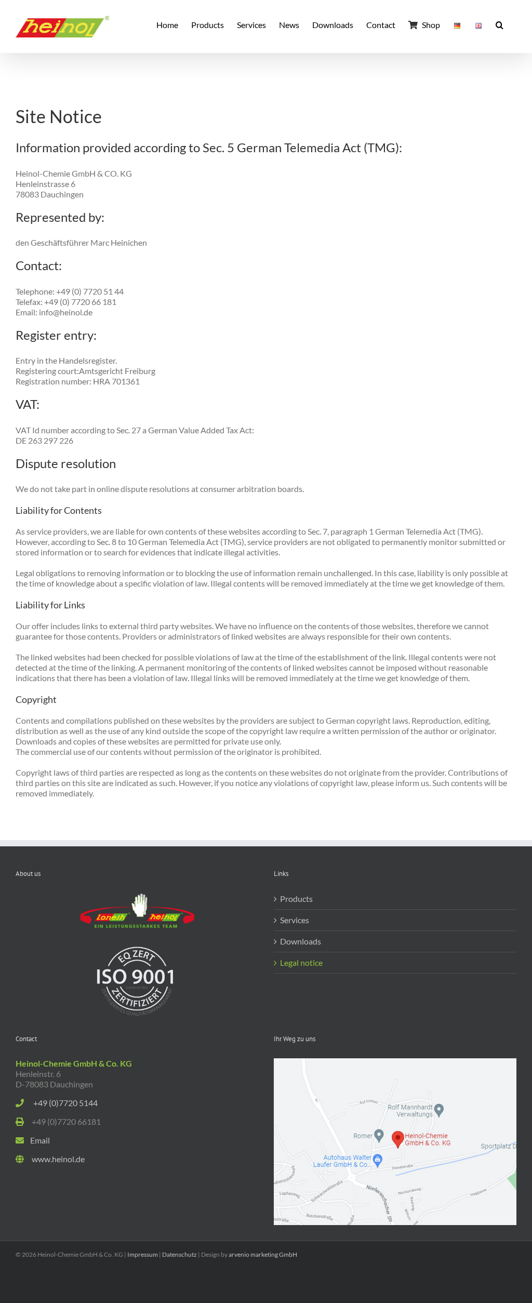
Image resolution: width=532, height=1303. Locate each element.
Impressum (142, 1254)
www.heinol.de (54, 1159)
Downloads (300, 941)
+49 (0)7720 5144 (61, 1103)
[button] (499, 24)
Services (294, 920)
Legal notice (301, 962)
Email (37, 1140)
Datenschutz (179, 1254)
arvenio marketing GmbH (263, 1254)
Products (296, 898)
